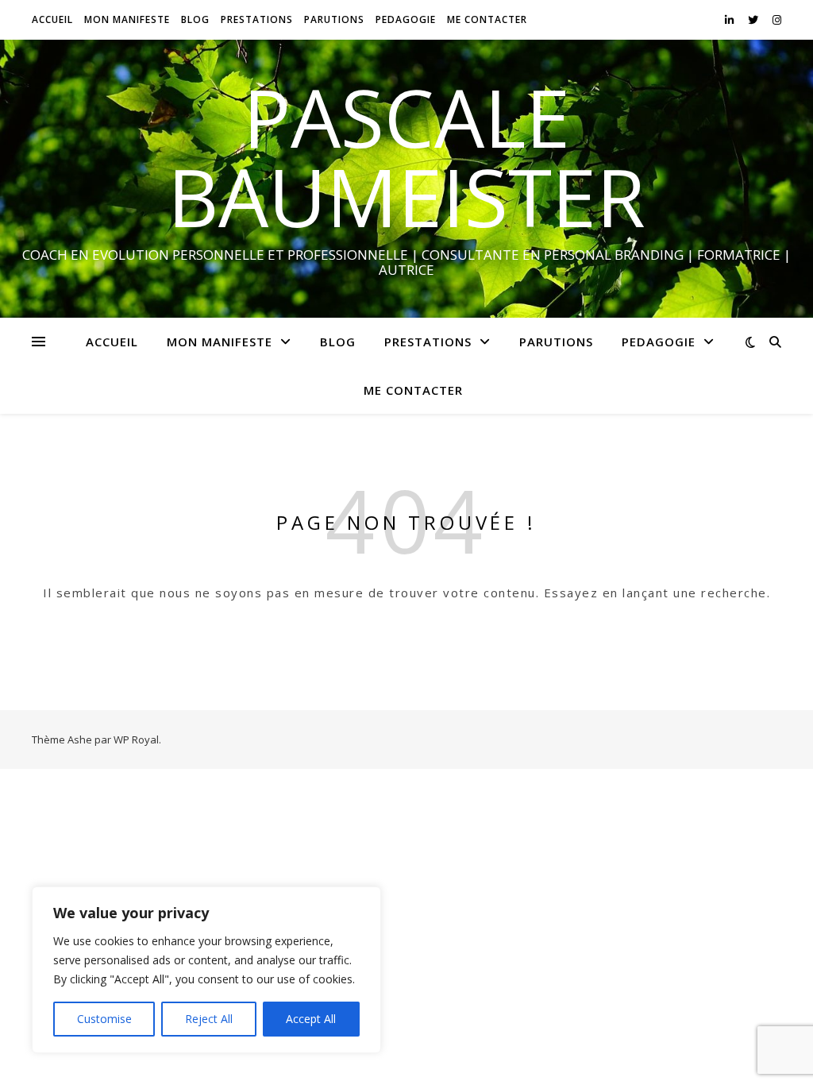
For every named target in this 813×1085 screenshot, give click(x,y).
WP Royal (136, 739)
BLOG (195, 19)
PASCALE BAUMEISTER (406, 156)
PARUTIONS (334, 19)
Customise (104, 1018)
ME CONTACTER (487, 19)
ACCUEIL (52, 19)
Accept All (311, 1018)
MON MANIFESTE (127, 19)
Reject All (209, 1018)
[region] (206, 969)
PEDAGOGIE (406, 19)
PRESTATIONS (257, 19)
